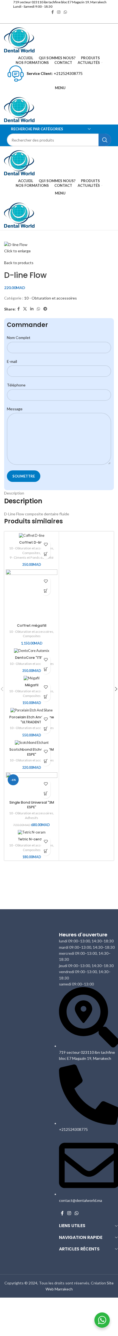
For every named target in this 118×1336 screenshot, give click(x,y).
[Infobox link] (59, 2)
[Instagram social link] (69, 1213)
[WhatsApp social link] (76, 1213)
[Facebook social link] (62, 1213)
